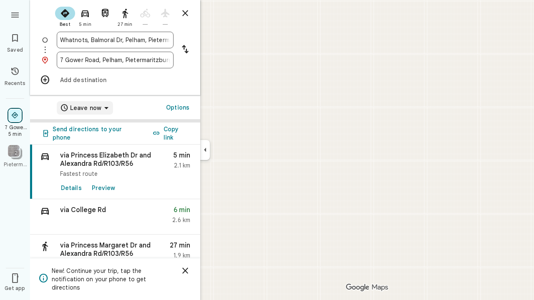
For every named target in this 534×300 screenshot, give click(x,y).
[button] (115, 217)
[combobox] (115, 40)
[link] (115, 172)
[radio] (65, 16)
